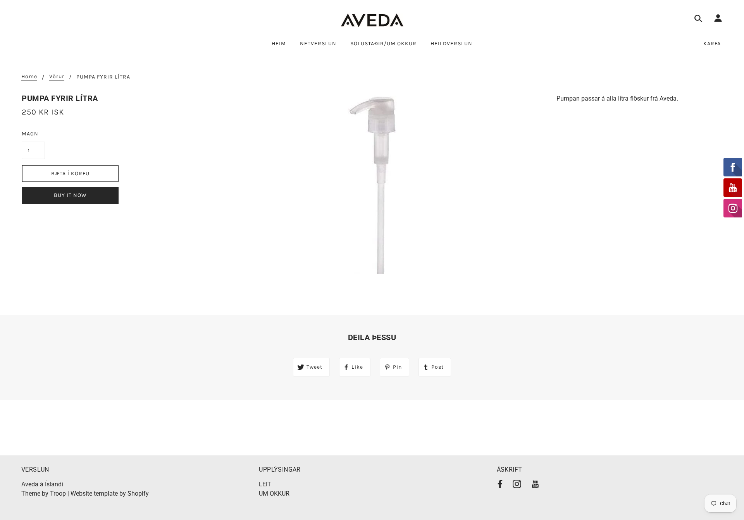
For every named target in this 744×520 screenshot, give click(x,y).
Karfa (712, 43)
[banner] (372, 20)
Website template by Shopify (110, 493)
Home (29, 77)
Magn (30, 133)
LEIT (265, 484)
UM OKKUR (274, 493)
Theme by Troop (43, 493)
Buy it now (70, 195)
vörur (56, 77)
